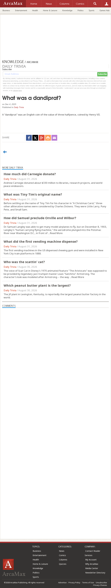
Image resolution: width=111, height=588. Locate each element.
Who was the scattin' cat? (24, 262)
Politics (81, 10)
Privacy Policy (74, 582)
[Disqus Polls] (55, 344)
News (61, 551)
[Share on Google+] (42, 138)
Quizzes (62, 564)
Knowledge (67, 10)
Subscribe (102, 74)
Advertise (62, 582)
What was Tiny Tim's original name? (33, 194)
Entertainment (21, 10)
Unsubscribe (101, 582)
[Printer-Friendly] (48, 138)
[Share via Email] (54, 138)
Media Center (91, 568)
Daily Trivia (19, 107)
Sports (91, 10)
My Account (91, 559)
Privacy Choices (100, 585)
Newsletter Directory (95, 572)
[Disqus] (55, 418)
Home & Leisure (50, 10)
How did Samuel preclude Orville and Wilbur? (40, 218)
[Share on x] (35, 138)
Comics (62, 555)
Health (35, 10)
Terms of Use (88, 582)
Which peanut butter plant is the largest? (37, 285)
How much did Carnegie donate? (30, 174)
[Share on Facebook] (29, 138)
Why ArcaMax (91, 564)
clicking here (17, 90)
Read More (56, 233)
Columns (63, 559)
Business (6, 10)
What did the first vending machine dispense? (41, 241)
